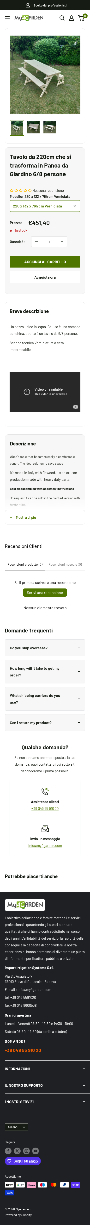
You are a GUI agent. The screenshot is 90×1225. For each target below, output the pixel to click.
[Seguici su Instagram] (26, 1151)
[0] (81, 18)
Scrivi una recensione (45, 592)
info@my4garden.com (45, 845)
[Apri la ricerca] (62, 18)
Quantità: (17, 241)
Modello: (40, 196)
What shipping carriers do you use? (35, 698)
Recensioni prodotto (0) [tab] (24, 564)
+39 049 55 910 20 (45, 808)
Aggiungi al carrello (45, 261)
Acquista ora (45, 277)
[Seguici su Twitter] (17, 1151)
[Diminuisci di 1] (36, 242)
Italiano (12, 1127)
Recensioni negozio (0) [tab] (65, 564)
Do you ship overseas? (29, 647)
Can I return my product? (31, 722)
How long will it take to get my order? (35, 671)
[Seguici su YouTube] (35, 1151)
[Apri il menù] (7, 18)
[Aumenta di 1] (62, 242)
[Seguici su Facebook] (8, 1151)
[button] (21, 190)
